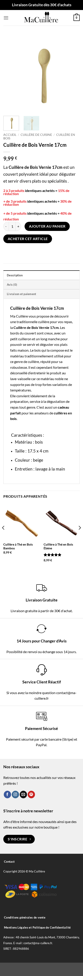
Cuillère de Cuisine (36, 135)
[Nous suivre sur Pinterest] (31, 794)
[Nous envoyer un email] (23, 794)
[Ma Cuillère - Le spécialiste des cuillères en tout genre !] (41, 18)
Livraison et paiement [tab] (21, 294)
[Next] (73, 73)
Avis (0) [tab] (12, 284)
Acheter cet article (28, 239)
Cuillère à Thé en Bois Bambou (18, 546)
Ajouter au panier (47, 226)
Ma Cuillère (19, 316)
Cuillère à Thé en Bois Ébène (58, 546)
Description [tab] (15, 275)
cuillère (43, 322)
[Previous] (10, 73)
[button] (6, 17)
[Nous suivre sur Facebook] (7, 794)
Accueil (9, 135)
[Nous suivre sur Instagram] (15, 794)
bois (37, 350)
